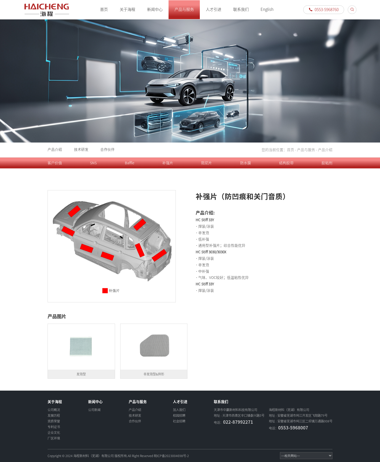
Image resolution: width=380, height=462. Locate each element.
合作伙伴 (107, 149)
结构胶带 (286, 163)
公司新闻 (94, 409)
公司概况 (54, 409)
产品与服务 (184, 9)
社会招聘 (179, 421)
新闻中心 (155, 9)
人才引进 (213, 9)
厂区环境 (54, 438)
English (267, 9)
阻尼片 (206, 163)
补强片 (167, 163)
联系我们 (241, 9)
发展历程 (54, 415)
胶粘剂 (327, 163)
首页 (104, 9)
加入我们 (179, 409)
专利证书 (54, 426)
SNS (93, 163)
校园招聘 (179, 415)
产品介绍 (55, 149)
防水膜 (245, 163)
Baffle (129, 163)
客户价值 (55, 163)
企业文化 (54, 432)
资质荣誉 (54, 421)
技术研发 (81, 149)
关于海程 (127, 9)
